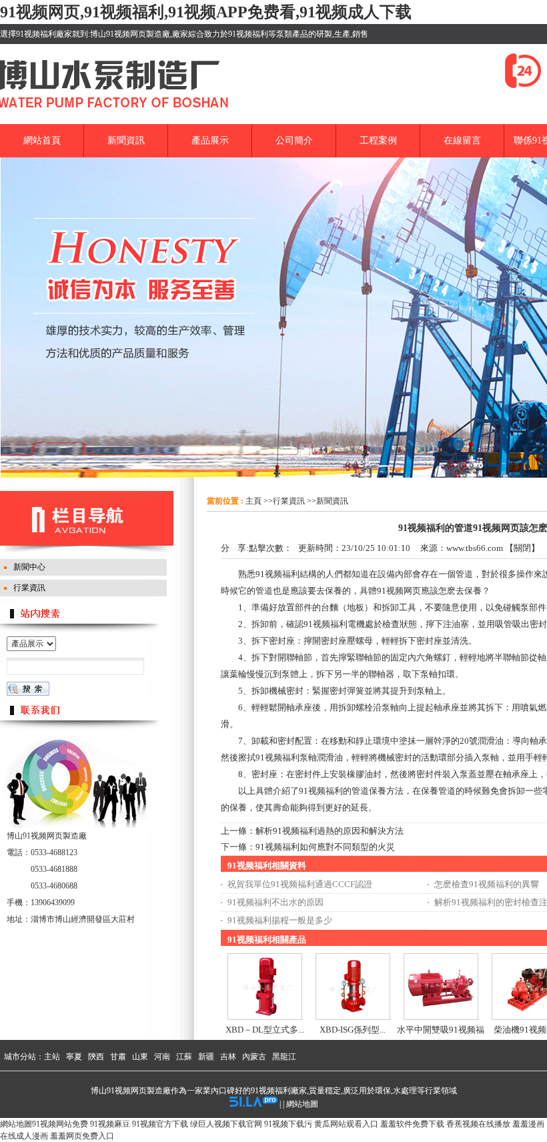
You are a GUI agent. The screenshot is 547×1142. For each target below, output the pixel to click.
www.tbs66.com (474, 548)
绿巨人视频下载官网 (226, 1124)
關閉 (522, 548)
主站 (52, 1056)
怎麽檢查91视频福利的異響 (486, 884)
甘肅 (118, 1056)
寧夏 (74, 1056)
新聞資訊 (332, 501)
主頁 (253, 501)
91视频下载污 (288, 1124)
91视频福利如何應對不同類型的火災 (325, 847)
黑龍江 (284, 1056)
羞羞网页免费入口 (82, 1136)
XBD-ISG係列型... (353, 1030)
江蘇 (184, 1056)
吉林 (228, 1056)
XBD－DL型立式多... (264, 1030)
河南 (162, 1056)
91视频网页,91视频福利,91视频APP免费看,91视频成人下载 (206, 12)
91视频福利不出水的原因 (275, 902)
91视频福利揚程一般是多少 (279, 920)
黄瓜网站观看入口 (346, 1124)
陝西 (96, 1056)
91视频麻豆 (110, 1124)
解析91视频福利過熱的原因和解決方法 (329, 831)
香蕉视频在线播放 (478, 1124)
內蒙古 (254, 1056)
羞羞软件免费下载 (412, 1124)
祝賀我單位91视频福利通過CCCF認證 (299, 884)
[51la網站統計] (253, 1104)
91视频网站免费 (60, 1124)
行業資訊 (289, 501)
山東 (140, 1056)
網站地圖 (302, 1104)
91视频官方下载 (160, 1124)
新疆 (206, 1056)
